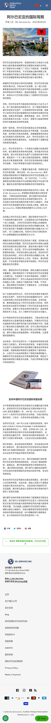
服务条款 (9, 654)
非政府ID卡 (10, 634)
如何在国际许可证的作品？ (17, 621)
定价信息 (9, 608)
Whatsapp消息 (21, 581)
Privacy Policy (11, 668)
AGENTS (9, 648)
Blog (7, 614)
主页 (7, 594)
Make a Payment (13, 674)
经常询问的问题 (12, 628)
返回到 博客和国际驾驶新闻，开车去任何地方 (27, 542)
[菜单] (46, 5)
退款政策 (9, 641)
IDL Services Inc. (16, 712)
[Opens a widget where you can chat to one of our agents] (42, 719)
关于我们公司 (11, 601)
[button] (38, 5)
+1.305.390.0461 (16, 579)
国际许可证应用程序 (14, 661)
